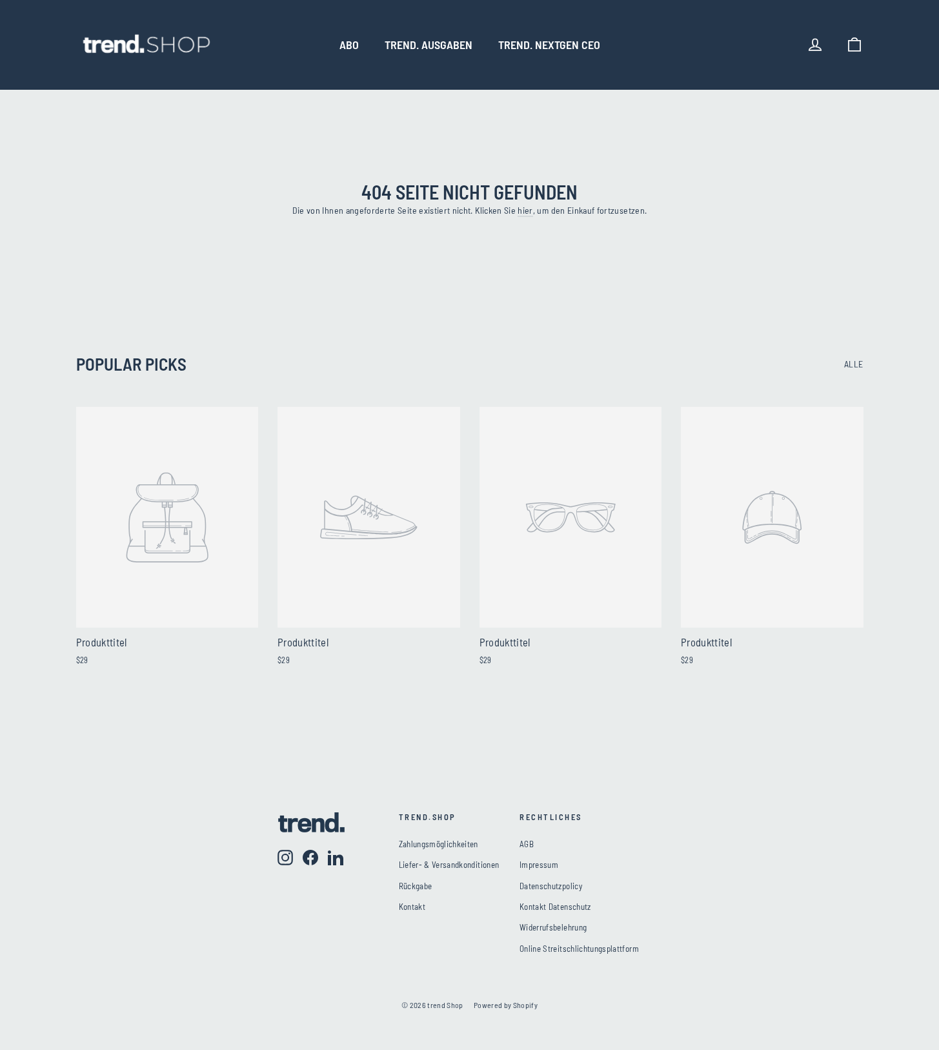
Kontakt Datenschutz (555, 906)
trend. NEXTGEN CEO (549, 44)
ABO (349, 44)
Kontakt (412, 906)
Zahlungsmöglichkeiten (438, 844)
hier (525, 210)
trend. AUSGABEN (428, 44)
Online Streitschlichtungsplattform (579, 948)
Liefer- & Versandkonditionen (449, 865)
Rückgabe (415, 886)
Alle (853, 363)
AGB (527, 844)
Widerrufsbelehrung (553, 927)
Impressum (539, 865)
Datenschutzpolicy (551, 886)
